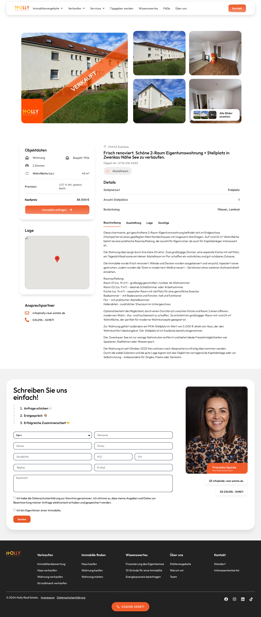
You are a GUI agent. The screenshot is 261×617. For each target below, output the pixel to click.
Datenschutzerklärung (71, 597)
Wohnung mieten (92, 576)
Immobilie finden (93, 555)
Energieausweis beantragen (143, 576)
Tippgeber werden (121, 8)
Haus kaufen (89, 564)
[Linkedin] (242, 599)
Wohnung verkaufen (50, 576)
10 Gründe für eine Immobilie (144, 570)
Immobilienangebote (46, 8)
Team (173, 576)
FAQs (166, 8)
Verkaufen (74, 8)
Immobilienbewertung (51, 564)
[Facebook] (226, 599)
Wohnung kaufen (92, 570)
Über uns (181, 8)
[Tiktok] (251, 599)
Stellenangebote (180, 564)
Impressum (48, 597)
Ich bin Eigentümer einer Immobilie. (39, 510)
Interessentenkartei (226, 570)
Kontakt (220, 555)
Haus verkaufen (47, 570)
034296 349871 (132, 606)
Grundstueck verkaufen (52, 583)
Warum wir (177, 570)
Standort (219, 564)
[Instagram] (234, 599)
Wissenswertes (148, 8)
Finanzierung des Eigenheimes (145, 564)
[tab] (112, 223)
